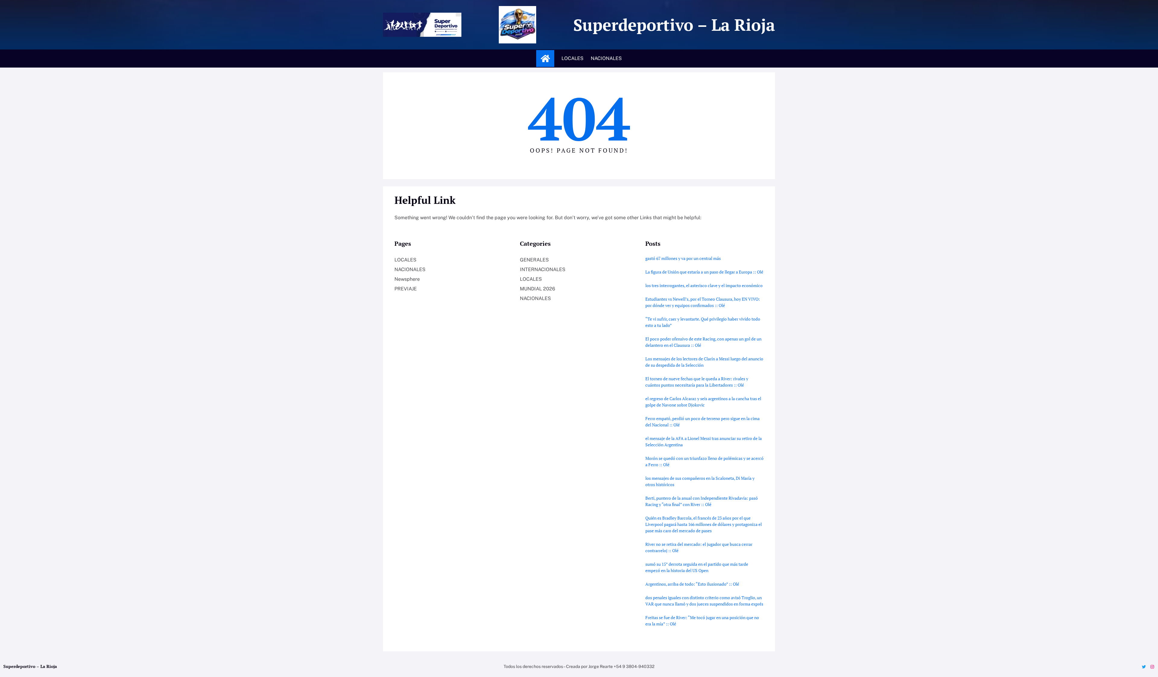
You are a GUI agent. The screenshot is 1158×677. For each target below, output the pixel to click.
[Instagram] (1152, 666)
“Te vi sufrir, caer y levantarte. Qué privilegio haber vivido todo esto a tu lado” (702, 322)
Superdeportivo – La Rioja (674, 24)
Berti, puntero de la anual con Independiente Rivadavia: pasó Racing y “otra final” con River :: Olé (701, 501)
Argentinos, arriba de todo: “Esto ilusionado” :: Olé (692, 584)
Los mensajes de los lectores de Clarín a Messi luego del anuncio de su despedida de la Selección (704, 362)
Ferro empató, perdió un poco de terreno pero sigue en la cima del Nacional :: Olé (702, 422)
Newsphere (407, 279)
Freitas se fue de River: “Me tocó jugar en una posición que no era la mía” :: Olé (702, 621)
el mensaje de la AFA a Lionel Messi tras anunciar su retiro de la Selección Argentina (703, 441)
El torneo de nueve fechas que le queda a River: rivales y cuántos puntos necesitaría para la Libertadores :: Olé (696, 382)
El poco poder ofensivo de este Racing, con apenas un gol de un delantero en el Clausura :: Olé (703, 342)
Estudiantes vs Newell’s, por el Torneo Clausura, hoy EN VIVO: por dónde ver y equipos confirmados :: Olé (702, 302)
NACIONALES (410, 269)
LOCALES (405, 260)
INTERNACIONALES (542, 269)
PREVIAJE (405, 289)
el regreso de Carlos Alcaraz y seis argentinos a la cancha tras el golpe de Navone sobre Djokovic (703, 402)
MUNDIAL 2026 (537, 289)
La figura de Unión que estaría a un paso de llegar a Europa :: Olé (704, 272)
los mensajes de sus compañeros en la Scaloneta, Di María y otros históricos (700, 481)
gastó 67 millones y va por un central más (683, 258)
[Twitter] (1143, 666)
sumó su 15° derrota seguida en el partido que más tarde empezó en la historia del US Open (696, 567)
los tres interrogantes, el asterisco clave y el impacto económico (704, 285)
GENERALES (534, 260)
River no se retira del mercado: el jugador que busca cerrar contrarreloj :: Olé (698, 547)
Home (545, 58)
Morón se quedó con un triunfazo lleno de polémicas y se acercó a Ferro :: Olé (704, 461)
